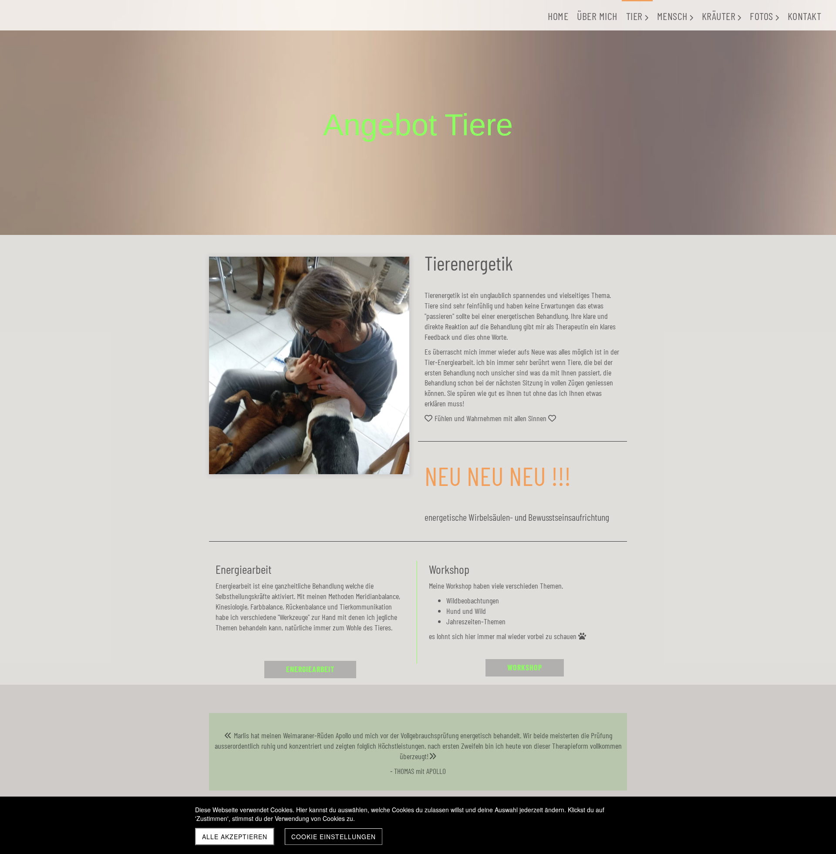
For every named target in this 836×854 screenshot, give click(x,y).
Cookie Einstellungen (333, 836)
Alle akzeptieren (234, 836)
